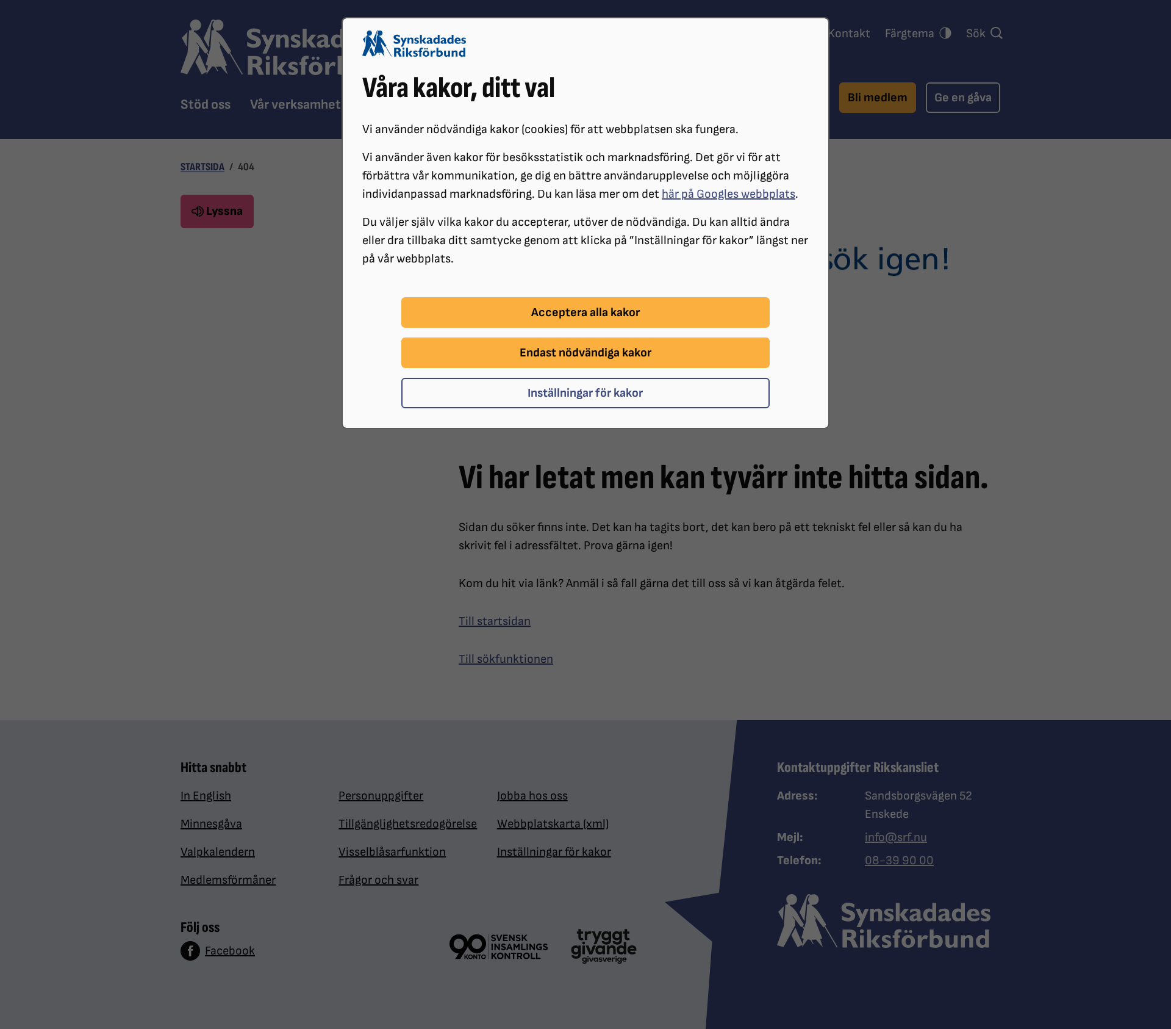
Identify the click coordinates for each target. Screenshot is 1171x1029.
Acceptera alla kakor (585, 312)
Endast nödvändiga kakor (585, 352)
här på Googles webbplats (728, 194)
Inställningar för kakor (585, 393)
